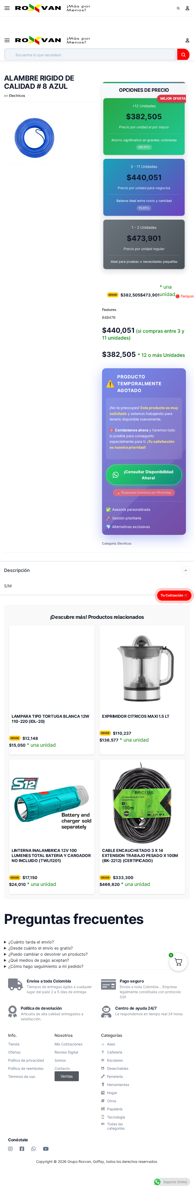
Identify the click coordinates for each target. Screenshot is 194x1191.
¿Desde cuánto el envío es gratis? (40, 948)
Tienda (13, 1044)
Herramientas (118, 1085)
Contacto (62, 1068)
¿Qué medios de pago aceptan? (38, 960)
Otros (111, 1101)
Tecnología (116, 1117)
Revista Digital (66, 1052)
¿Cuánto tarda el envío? (31, 941)
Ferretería (115, 1077)
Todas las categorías (116, 1126)
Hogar (112, 1093)
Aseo (111, 1044)
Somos (60, 1060)
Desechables (117, 1068)
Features (109, 309)
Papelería (115, 1109)
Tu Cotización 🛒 (174, 595)
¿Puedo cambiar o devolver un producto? (48, 954)
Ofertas (14, 1052)
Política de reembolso (25, 1068)
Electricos (17, 95)
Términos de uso (21, 1077)
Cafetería (114, 1052)
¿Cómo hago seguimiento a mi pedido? (45, 966)
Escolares (115, 1060)
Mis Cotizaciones (68, 1044)
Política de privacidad (26, 1060)
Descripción (17, 570)
